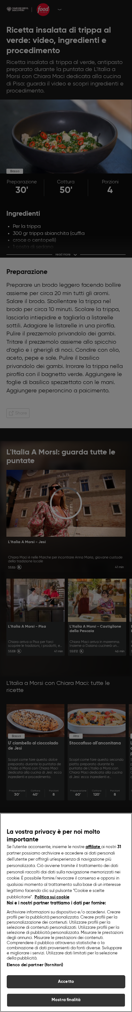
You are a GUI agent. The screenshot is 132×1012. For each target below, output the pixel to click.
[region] (66, 912)
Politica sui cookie (52, 897)
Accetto (66, 982)
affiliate (93, 847)
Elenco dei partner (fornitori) (35, 965)
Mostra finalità (66, 1000)
